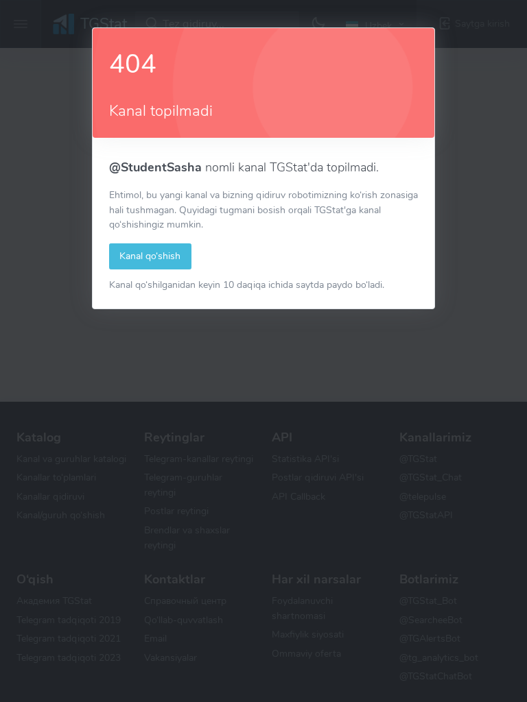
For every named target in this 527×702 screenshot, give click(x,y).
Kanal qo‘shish (149, 256)
